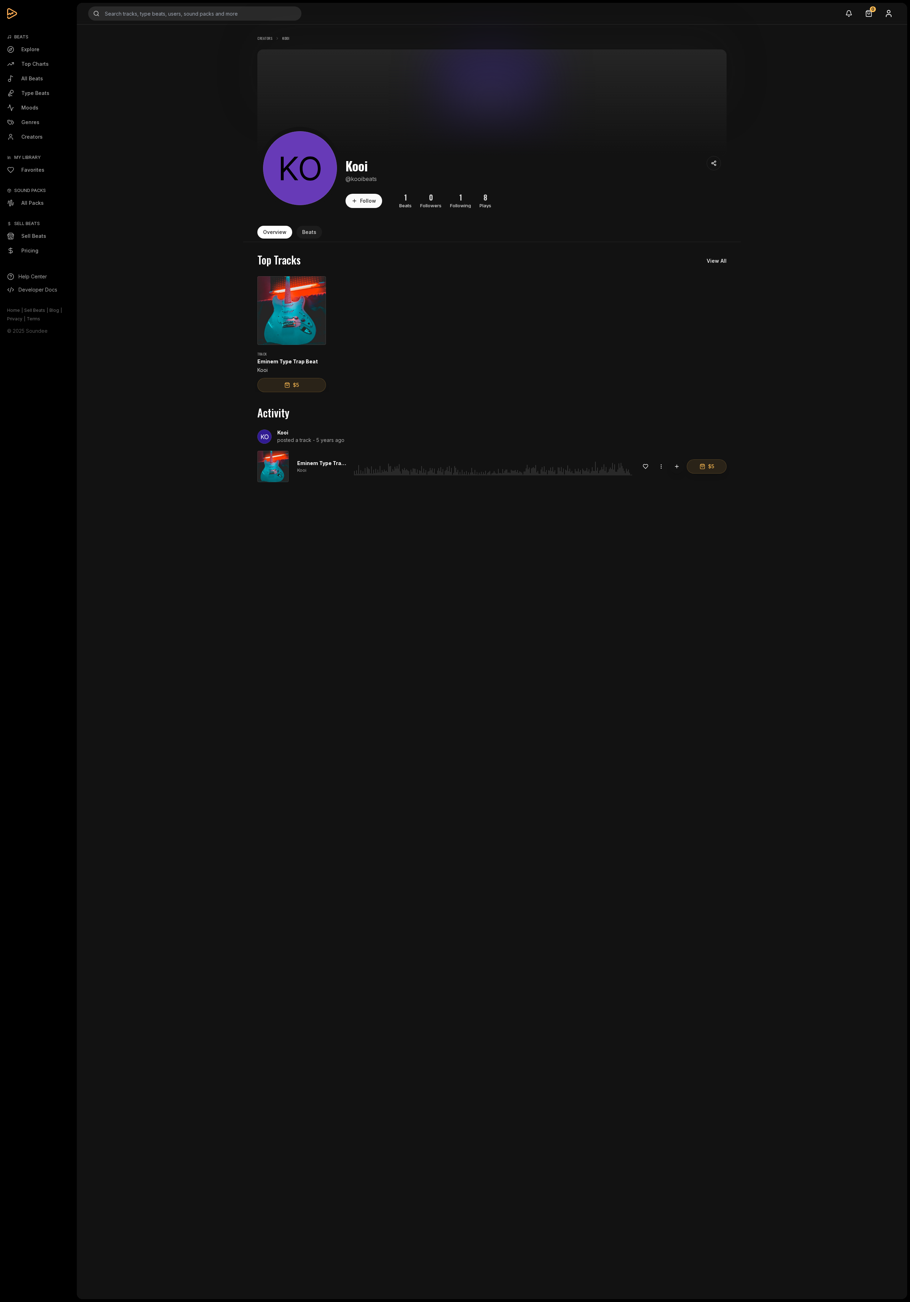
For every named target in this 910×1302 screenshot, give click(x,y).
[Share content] (714, 163)
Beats (309, 232)
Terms (33, 318)
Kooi (282, 432)
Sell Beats (34, 310)
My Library (27, 157)
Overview (275, 232)
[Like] (645, 466)
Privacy (14, 318)
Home (13, 310)
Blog (54, 310)
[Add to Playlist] (677, 466)
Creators (264, 38)
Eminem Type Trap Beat (327, 463)
